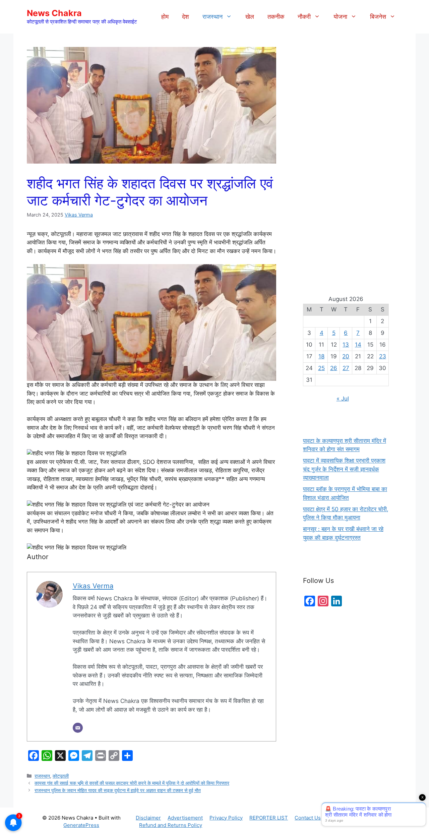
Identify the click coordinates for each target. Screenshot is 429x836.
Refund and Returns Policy (170, 825)
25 (321, 368)
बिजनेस (378, 16)
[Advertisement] (346, 160)
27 (346, 368)
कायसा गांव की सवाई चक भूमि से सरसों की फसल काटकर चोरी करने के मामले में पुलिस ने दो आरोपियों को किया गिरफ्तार (132, 783)
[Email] (78, 728)
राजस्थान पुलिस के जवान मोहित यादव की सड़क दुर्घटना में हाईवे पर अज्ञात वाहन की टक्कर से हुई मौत (118, 790)
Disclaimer (148, 818)
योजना (340, 16)
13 (346, 344)
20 (345, 356)
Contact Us (308, 818)
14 (358, 344)
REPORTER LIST (268, 818)
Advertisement (185, 818)
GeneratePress (81, 825)
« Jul (342, 398)
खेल (249, 16)
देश (185, 16)
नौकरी (304, 16)
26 (333, 368)
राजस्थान (212, 16)
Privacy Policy (226, 818)
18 (321, 356)
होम (165, 16)
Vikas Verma (79, 215)
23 (382, 356)
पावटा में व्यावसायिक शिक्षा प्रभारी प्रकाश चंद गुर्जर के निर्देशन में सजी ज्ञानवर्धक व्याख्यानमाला (344, 469)
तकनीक (275, 16)
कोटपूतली (61, 776)
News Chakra (54, 13)
